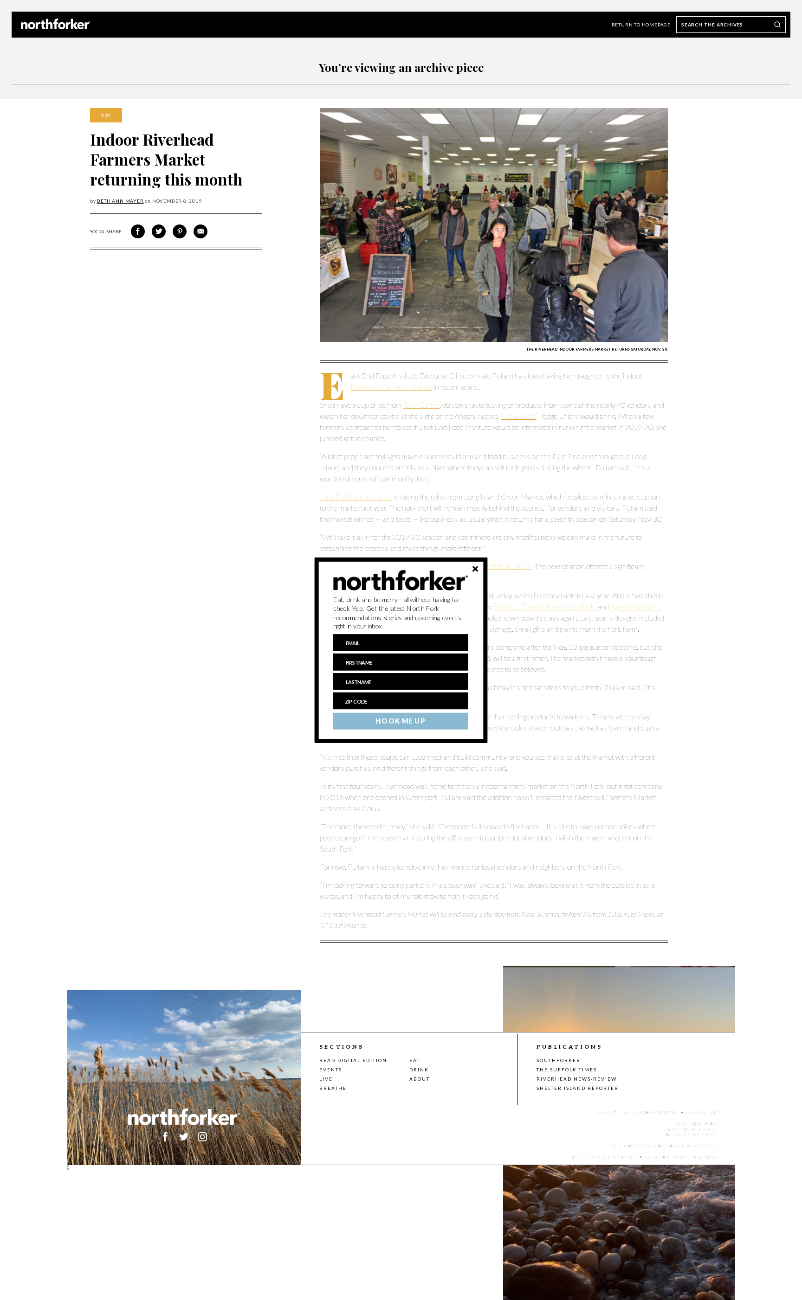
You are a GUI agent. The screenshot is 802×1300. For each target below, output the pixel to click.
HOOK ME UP (400, 721)
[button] (400, 612)
